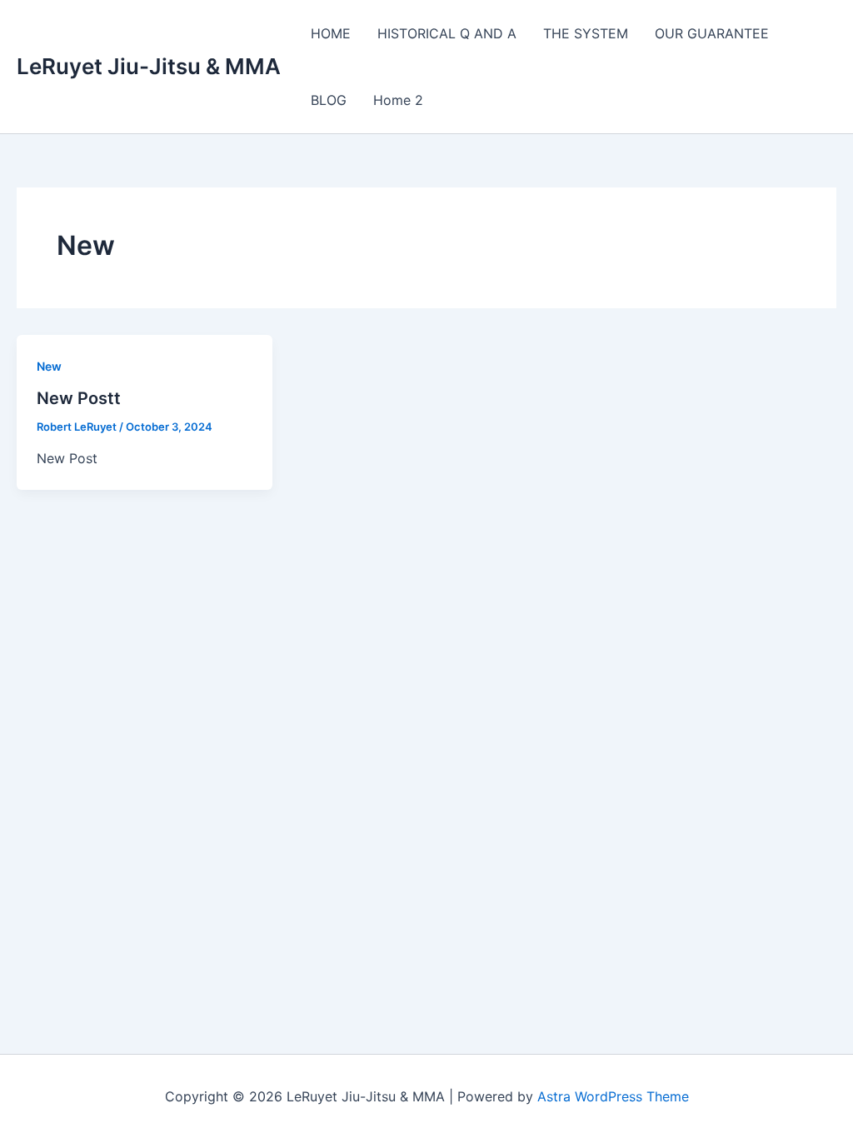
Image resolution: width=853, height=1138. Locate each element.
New (49, 366)
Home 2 (398, 100)
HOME (331, 33)
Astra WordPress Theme (613, 1096)
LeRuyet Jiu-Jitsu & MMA (149, 66)
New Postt (79, 398)
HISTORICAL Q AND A (446, 33)
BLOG (329, 100)
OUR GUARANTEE (712, 33)
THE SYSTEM (585, 33)
